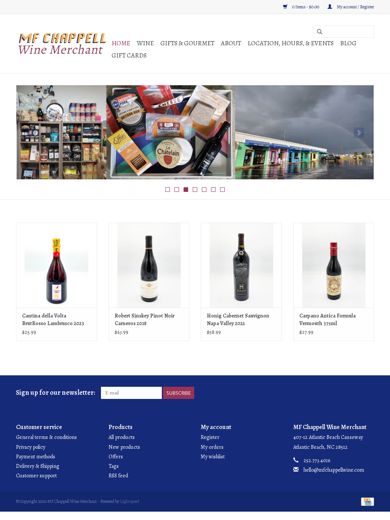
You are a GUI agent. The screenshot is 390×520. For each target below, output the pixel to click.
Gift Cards (129, 55)
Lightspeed (129, 501)
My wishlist (213, 456)
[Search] (319, 32)
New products (124, 447)
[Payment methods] (366, 501)
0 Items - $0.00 (305, 7)
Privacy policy (30, 447)
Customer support (36, 475)
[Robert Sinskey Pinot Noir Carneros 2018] (149, 265)
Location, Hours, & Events (291, 43)
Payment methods (35, 456)
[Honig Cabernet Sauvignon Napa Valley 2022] (241, 265)
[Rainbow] (195, 132)
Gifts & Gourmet (187, 43)
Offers (116, 456)
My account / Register (355, 7)
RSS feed (118, 475)
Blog (348, 43)
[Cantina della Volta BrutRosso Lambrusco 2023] (56, 265)
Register (210, 437)
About (231, 43)
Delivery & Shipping (37, 466)
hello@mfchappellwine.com (334, 470)
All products (122, 437)
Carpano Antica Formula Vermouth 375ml (327, 319)
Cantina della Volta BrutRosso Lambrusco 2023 (53, 319)
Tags (114, 466)
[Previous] (31, 133)
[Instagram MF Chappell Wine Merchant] (368, 393)
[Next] (359, 133)
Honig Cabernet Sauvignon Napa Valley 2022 (238, 319)
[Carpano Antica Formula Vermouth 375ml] (333, 265)
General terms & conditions (46, 437)
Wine (145, 43)
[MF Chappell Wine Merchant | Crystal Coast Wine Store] (62, 43)
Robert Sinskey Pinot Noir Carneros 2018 (144, 319)
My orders (212, 447)
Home (121, 43)
